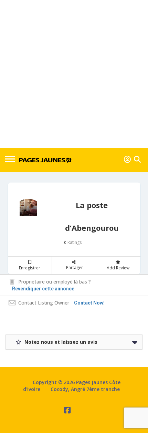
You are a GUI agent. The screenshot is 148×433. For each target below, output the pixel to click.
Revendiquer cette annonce (43, 288)
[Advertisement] (74, 74)
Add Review (118, 268)
